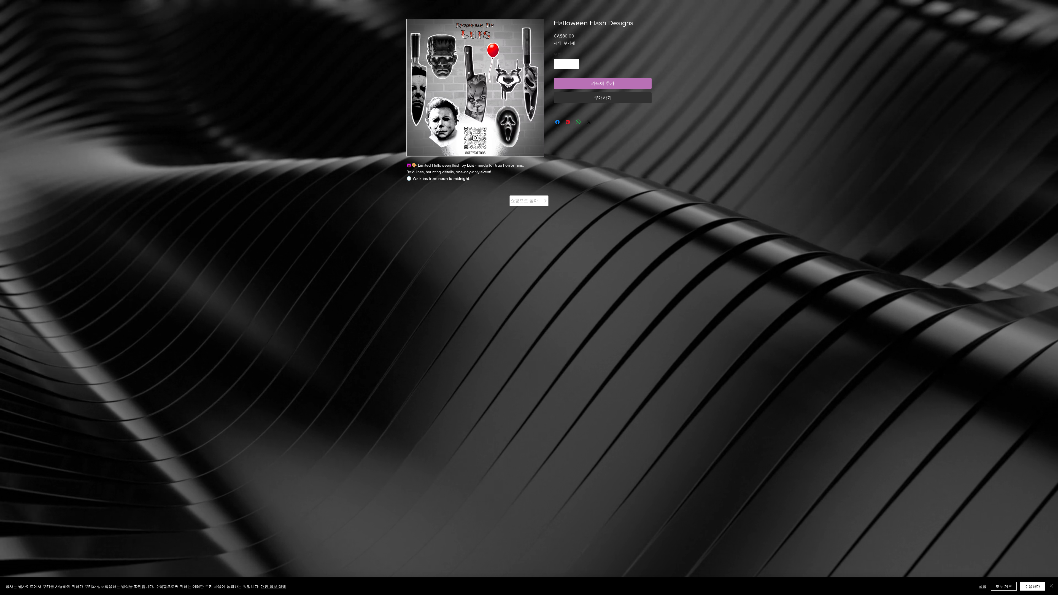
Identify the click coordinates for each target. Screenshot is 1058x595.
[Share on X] (588, 122)
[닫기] (1051, 586)
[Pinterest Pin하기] (568, 122)
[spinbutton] (566, 64)
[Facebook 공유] (557, 122)
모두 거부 (1003, 586)
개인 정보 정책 (273, 586)
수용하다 (1032, 586)
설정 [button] (982, 586)
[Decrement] (558, 64)
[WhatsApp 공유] (578, 122)
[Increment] (574, 64)
